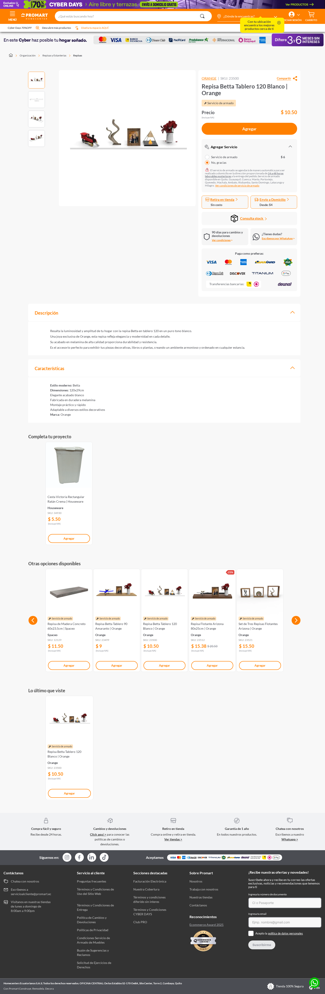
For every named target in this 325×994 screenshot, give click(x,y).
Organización (28, 55)
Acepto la (279, 933)
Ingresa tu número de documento (267, 894)
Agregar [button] (249, 128)
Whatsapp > (289, 839)
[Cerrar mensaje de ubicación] (279, 23)
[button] (247, 16)
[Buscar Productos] (202, 16)
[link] (69, 492)
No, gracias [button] (218, 162)
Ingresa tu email (257, 913)
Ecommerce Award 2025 (206, 925)
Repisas (77, 55)
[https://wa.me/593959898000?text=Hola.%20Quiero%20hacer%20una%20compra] (314, 983)
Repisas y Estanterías (54, 55)
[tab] (164, 312)
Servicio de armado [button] (248, 157)
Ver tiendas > (173, 839)
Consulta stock (252, 218)
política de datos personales (285, 933)
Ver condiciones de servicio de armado (237, 185)
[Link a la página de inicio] (13, 55)
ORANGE (209, 78)
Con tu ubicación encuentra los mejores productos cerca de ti (259, 25)
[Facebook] (79, 857)
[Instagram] (67, 857)
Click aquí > (98, 834)
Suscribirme (261, 945)
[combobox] (133, 16)
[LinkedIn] (91, 857)
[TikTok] (104, 857)
